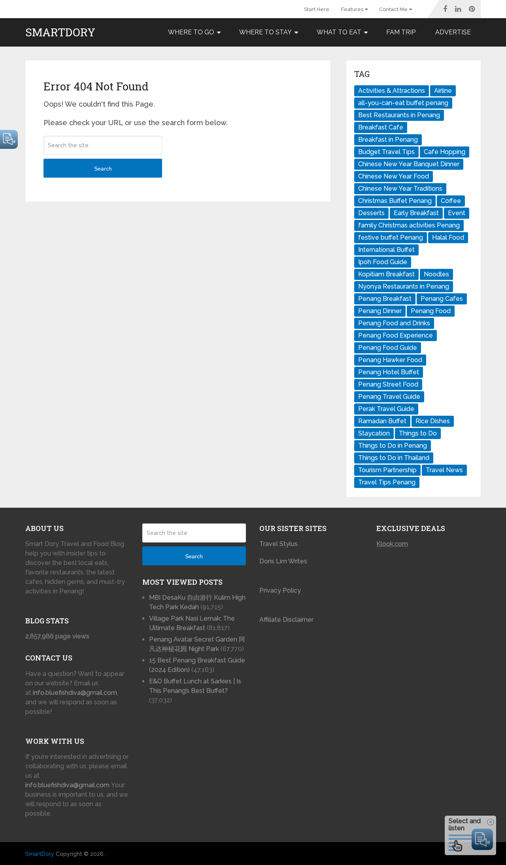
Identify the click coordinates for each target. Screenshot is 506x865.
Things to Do (418, 433)
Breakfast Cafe (380, 127)
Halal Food (448, 237)
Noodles (436, 274)
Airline (443, 90)
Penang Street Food (388, 384)
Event (456, 213)
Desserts (371, 213)
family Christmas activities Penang (409, 225)
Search (103, 168)
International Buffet (386, 249)
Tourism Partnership (387, 470)
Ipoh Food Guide (382, 262)
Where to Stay (265, 32)
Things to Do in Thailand (393, 458)
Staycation (374, 433)
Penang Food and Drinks (394, 323)
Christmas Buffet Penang (395, 201)
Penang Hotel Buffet (388, 372)
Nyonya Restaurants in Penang (403, 286)
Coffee (451, 201)
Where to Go (191, 32)
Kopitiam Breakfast (386, 274)
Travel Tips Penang (386, 482)
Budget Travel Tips (386, 152)
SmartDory (60, 32)
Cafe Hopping (444, 152)
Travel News (444, 470)
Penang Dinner (380, 311)
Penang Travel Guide (389, 396)
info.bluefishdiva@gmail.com (75, 692)
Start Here (316, 9)
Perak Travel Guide (386, 409)
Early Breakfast (416, 213)
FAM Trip (400, 32)
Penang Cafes (442, 298)
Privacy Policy (280, 590)
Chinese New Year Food (393, 176)
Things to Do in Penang (392, 445)
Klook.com (392, 544)
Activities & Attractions (391, 90)
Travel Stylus (278, 544)
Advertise (453, 32)
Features (352, 9)
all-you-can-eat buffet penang (403, 103)
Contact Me (393, 9)
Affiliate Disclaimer (286, 619)
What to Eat (339, 32)
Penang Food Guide (387, 347)
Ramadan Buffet (382, 421)
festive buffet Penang (390, 237)
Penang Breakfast (385, 298)
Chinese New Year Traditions (400, 188)
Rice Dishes (432, 421)
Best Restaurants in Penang (399, 115)
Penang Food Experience (395, 335)
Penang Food (431, 311)
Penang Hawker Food (390, 360)
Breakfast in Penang (388, 139)
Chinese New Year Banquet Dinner (408, 164)
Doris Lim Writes (284, 561)
